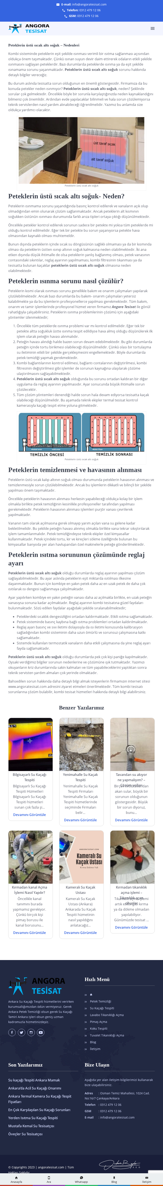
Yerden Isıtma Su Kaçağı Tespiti (33, 1118)
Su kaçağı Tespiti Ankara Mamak (34, 1080)
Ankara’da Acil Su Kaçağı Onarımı (34, 1088)
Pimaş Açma (98, 1022)
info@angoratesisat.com (89, 4)
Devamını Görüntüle (29, 814)
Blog (93, 1042)
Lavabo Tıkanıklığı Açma (107, 1015)
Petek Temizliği (100, 1001)
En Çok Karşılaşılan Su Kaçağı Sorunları (39, 1109)
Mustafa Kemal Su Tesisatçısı (31, 1126)
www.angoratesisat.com (27, 686)
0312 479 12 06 (90, 10)
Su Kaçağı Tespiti (102, 1008)
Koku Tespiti (98, 1028)
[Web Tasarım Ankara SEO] (119, 1163)
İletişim (95, 1049)
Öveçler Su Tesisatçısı (25, 1134)
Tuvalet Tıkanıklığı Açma (107, 1035)
